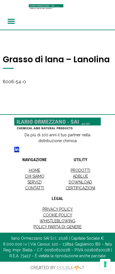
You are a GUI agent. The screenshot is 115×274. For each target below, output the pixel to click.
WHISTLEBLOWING (57, 221)
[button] (11, 21)
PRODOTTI (80, 170)
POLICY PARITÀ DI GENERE (57, 227)
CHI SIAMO (34, 176)
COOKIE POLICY (57, 215)
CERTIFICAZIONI (80, 188)
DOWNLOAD (80, 182)
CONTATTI (34, 188)
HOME (34, 170)
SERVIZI (34, 182)
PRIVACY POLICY (57, 209)
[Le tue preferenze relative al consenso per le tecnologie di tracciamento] (105, 264)
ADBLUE (80, 176)
